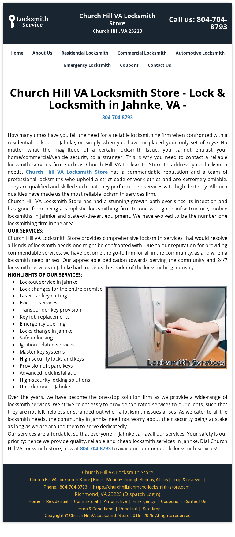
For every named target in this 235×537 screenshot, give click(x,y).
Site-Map (152, 508)
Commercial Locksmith (142, 53)
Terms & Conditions (94, 508)
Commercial (86, 501)
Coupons (129, 65)
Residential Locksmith (85, 53)
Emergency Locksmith (87, 65)
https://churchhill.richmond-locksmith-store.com (141, 487)
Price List (128, 508)
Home (16, 53)
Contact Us (159, 65)
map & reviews (188, 479)
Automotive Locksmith (200, 53)
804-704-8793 (212, 23)
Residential (57, 501)
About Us (42, 53)
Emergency (144, 501)
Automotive (115, 501)
